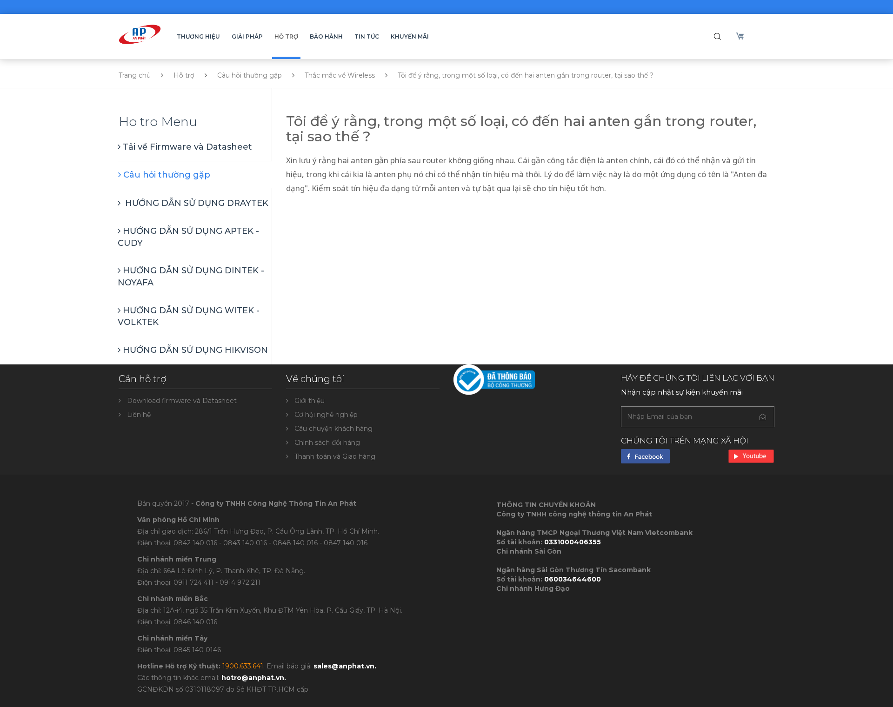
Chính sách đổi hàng (327, 442)
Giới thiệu (309, 400)
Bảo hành (326, 36)
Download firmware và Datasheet (182, 400)
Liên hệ (139, 414)
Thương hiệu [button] (198, 36)
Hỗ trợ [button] (286, 36)
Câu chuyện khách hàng (333, 428)
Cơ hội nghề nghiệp (326, 414)
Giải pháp (247, 36)
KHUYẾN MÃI (410, 36)
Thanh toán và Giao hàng (334, 456)
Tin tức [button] (366, 36)
